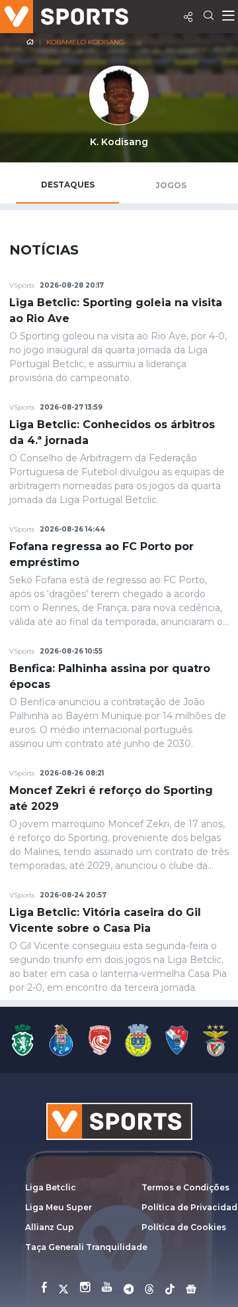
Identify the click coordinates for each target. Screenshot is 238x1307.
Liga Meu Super (58, 1207)
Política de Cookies (183, 1227)
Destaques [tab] (68, 185)
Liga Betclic (50, 1187)
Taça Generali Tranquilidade (86, 1247)
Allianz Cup (49, 1227)
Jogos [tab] (170, 185)
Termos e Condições (185, 1187)
